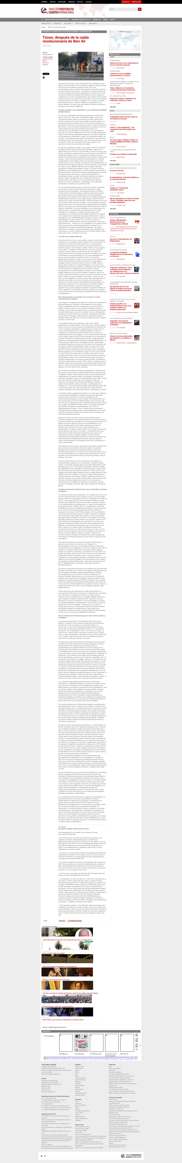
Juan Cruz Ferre (121, 146)
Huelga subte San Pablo (116, 1087)
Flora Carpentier (121, 93)
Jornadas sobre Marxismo (48, 1066)
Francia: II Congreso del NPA (117, 1135)
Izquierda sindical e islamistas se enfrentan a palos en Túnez (123, 99)
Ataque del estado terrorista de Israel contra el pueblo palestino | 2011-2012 (124, 1132)
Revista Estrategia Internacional (57, 20)
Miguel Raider (121, 157)
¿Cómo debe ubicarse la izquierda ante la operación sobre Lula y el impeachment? (67, 940)
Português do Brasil (48, 60)
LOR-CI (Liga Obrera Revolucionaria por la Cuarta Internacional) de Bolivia (55, 1120)
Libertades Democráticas (82, 1111)
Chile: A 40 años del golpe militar (118, 1139)
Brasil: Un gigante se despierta (84, 1140)
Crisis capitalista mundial (82, 1126)
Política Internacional (81, 1118)
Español (44, 2)
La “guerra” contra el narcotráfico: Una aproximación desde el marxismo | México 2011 (124, 1121)
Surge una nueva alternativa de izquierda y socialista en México (121, 338)
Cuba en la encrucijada (82, 1128)
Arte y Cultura (79, 1113)
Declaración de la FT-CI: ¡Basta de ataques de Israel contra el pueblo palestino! (121, 288)
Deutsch (80, 2)
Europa (77, 1070)
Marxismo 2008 (45, 1086)
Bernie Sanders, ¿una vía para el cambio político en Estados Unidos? (63, 1020)
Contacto (126, 2)
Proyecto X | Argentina (115, 1072)
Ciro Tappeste (47, 54)
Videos (112, 20)
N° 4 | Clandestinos (47, 1104)
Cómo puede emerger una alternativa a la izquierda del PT (60, 966)
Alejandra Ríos (121, 244)
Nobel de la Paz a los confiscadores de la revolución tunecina (124, 64)
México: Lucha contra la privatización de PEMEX (89, 1147)
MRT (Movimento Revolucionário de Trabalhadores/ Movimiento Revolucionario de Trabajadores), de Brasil (123, 228)
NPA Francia (78, 1132)
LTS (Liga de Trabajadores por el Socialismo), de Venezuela (55, 1124)
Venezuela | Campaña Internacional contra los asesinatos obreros (122, 1102)
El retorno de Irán (117, 171)
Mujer (76, 1107)
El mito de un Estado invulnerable (123, 154)
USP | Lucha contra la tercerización (119, 1118)
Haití (110, 1066)
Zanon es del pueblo (115, 1068)
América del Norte (80, 1078)
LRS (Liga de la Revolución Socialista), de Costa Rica (56, 1137)
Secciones (67, 23)
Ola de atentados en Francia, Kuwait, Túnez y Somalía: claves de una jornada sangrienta (124, 200)
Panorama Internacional (48, 1092)
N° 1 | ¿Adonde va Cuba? (48, 1098)
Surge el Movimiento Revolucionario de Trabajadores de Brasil (119, 222)
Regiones (57, 23)
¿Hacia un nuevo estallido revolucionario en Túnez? (120, 74)
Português (62, 2)
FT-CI (91, 10)
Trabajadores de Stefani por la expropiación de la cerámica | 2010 (123, 1112)
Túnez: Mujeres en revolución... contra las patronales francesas (122, 89)
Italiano (88, 2)
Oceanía (77, 1091)
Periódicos (97, 20)
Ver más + (113, 107)
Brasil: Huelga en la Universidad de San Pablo (122, 1093)
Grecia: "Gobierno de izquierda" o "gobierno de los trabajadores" (89, 1145)
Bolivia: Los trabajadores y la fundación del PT (88, 1142)
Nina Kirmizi (130, 93)
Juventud (77, 1120)
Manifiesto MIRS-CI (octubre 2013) (51, 1084)
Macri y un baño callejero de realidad (53, 953)
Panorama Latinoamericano (49, 1080)
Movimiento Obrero (80, 1105)
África (76, 1076)
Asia (76, 1074)
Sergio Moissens (131, 343)
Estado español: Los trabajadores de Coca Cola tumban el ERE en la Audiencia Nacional (120, 306)
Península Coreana (80, 1093)
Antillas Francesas (80, 1080)
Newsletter (136, 2)
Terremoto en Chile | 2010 (116, 1109)
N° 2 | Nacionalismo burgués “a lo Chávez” (53, 1100)
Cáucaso (77, 1083)
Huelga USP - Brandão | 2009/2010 (119, 1107)
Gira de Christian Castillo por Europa (119, 1078)
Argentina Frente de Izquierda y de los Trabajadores (90, 1138)
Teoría (77, 1101)
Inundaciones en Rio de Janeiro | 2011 (120, 1116)
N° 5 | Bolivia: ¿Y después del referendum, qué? (55, 1106)
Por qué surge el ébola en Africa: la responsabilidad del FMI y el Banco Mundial (124, 142)
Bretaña (111, 1143)
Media (118, 103)
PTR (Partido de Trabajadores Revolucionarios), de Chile (56, 1132)
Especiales (92, 23)
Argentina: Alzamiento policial (117, 1145)
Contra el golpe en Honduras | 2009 (119, 1105)
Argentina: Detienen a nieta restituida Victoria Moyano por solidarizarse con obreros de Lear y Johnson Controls (124, 270)
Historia (77, 1109)
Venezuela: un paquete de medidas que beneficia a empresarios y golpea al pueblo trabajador (70, 993)
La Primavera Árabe (75, 921)
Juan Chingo (120, 68)
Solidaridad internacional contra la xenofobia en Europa (123, 118)
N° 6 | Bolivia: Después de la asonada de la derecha (56, 1107)
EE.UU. (77, 1072)
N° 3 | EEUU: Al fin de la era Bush (51, 1102)
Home (43, 27)
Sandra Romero (121, 343)
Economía (78, 1103)
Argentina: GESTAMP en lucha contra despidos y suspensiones (123, 1084)
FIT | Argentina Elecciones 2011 (118, 1124)
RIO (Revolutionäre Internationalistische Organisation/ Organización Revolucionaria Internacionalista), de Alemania (56, 1140)
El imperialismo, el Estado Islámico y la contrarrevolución (124, 178)
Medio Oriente (79, 1068)
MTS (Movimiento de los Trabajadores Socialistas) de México (56, 1128)
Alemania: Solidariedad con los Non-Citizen (121, 1076)
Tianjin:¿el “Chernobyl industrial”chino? (119, 189)
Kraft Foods (112, 1070)
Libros (105, 20)
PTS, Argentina (121, 276)
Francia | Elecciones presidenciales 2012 (120, 1128)
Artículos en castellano (57, 27)
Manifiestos (45, 23)
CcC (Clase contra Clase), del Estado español (54, 1135)
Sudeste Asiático (80, 1095)
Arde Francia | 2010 (114, 1114)
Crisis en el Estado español (83, 1134)
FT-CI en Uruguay (46, 1144)
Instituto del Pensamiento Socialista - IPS (53, 1068)
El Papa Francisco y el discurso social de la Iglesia (58, 1006)
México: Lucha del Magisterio (117, 1137)
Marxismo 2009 (45, 1088)
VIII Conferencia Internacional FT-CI (119, 1074)
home (42, 20)
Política (62, 921)
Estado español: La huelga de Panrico (120, 1081)
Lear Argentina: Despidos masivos (118, 1089)
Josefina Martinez (122, 134)
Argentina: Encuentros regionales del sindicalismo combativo (121, 323)
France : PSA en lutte (115, 1141)
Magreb (77, 1087)
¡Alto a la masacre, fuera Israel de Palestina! (121, 1091)
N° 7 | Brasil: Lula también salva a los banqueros (55, 1109)
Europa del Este (79, 1085)
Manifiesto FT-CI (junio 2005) (49, 1082)
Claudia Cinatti (121, 173)
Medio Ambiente (79, 1116)
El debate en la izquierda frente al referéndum (56, 980)
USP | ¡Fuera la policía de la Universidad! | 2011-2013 (124, 1126)
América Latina (79, 1066)
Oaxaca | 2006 (113, 1099)
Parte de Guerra (46, 1090)
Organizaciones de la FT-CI (81, 20)
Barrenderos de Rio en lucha (117, 1147)
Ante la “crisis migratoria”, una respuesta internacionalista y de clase (122, 129)
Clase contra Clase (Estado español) (127, 312)
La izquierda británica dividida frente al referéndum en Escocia (121, 254)
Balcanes (78, 1081)
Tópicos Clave (80, 23)
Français (71, 2)
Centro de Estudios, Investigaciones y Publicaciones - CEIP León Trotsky (56, 1071)
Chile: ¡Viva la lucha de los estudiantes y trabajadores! (90, 1136)
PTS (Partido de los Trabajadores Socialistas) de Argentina (55, 1117)
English (53, 2)
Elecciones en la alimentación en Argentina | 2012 (123, 1130)
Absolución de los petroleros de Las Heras (121, 1080)
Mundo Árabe (79, 1089)
